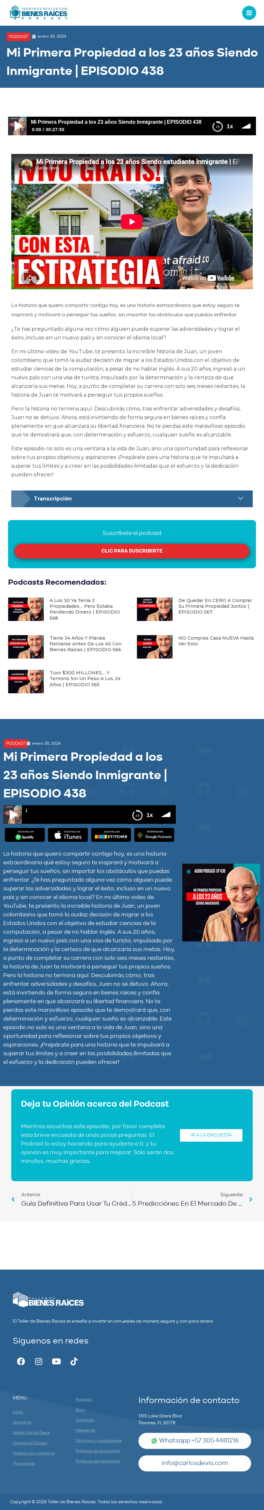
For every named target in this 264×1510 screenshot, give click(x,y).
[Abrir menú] (249, 13)
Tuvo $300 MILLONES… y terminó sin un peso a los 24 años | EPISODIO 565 (85, 678)
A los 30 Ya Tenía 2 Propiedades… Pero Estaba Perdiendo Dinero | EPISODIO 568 (85, 609)
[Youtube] (56, 1361)
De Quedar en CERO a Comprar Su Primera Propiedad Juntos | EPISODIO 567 (215, 606)
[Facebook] (21, 1361)
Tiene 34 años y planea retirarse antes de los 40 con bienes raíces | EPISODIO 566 (86, 643)
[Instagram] (39, 1361)
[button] (18, 36)
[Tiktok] (74, 1361)
